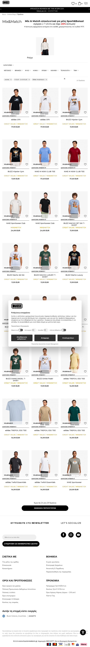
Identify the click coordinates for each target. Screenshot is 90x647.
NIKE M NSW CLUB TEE (45, 171)
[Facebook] (63, 534)
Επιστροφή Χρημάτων (54, 565)
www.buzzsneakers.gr (27, 641)
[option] (45, 10)
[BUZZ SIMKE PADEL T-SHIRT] (15, 360)
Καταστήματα (7, 568)
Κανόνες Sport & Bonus (55, 589)
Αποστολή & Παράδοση (55, 568)
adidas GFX (15, 120)
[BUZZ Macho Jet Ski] (15, 256)
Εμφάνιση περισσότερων (45, 508)
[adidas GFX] (15, 101)
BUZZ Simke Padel (45, 379)
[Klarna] (83, 644)
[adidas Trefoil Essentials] (15, 463)
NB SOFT (50, 641)
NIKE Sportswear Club (15, 223)
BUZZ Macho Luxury (74, 275)
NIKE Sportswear (74, 482)
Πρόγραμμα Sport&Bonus (56, 586)
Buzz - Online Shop (9, 14)
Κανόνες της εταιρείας (10, 602)
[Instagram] (71, 534)
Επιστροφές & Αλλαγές (10, 599)
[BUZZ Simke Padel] (45, 360)
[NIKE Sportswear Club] (15, 204)
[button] (8, 65)
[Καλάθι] (79, 5)
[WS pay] (67, 644)
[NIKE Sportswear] (74, 463)
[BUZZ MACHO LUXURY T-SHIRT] (45, 256)
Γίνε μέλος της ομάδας (10, 562)
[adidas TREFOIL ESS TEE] (74, 360)
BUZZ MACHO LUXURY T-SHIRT (45, 276)
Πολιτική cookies (8, 592)
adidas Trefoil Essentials (16, 482)
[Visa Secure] (77, 644)
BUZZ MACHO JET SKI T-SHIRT (74, 224)
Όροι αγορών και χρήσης (11, 586)
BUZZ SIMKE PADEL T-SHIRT (16, 379)
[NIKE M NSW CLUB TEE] (45, 152)
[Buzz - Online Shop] (6, 3)
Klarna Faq (50, 596)
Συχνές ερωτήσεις (52, 562)
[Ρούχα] (45, 46)
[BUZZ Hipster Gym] (74, 101)
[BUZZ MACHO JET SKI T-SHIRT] (74, 204)
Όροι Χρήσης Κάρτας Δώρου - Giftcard (60, 592)
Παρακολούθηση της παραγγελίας (58, 572)
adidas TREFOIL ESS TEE (74, 379)
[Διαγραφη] (64, 78)
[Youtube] (78, 534)
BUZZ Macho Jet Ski (15, 275)
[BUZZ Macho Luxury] (74, 256)
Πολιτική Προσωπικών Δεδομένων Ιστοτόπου (19, 589)
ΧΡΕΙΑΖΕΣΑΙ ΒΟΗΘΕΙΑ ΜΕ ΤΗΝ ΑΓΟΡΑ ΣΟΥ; (45, 9)
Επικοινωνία (6, 565)
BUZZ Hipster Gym (74, 120)
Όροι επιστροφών (8, 596)
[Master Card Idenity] (73, 644)
